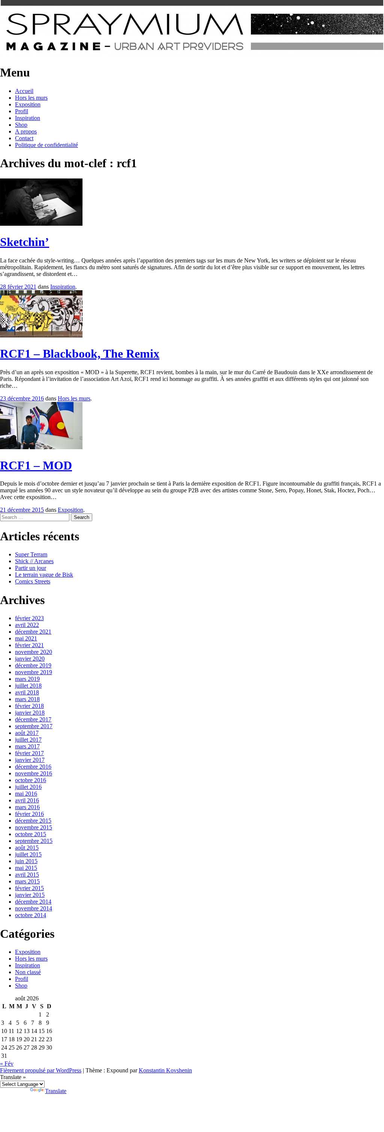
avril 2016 (27, 800)
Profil (21, 111)
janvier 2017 (30, 760)
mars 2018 (27, 699)
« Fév (7, 1063)
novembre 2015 (33, 827)
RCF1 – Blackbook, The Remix (79, 353)
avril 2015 (27, 874)
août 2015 (27, 847)
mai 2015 (26, 868)
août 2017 (27, 733)
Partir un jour (30, 568)
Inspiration (27, 118)
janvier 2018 (30, 712)
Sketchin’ (24, 242)
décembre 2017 (33, 719)
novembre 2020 (33, 652)
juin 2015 (26, 861)
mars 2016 (27, 807)
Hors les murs (31, 97)
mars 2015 (27, 881)
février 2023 (29, 618)
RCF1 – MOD (36, 465)
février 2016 (29, 814)
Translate (55, 1091)
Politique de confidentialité (46, 145)
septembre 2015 (33, 841)
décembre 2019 (33, 665)
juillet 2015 (28, 854)
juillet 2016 (28, 787)
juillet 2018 (28, 685)
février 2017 (29, 753)
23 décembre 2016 (22, 398)
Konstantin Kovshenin (165, 1070)
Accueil (24, 91)
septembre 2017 (33, 726)
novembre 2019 (33, 672)
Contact (24, 138)
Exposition (27, 104)
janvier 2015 (30, 895)
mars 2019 (27, 679)
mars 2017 (27, 746)
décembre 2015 (33, 820)
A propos (26, 131)
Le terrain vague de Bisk (44, 574)
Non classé (28, 972)
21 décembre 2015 (22, 510)
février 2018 (29, 706)
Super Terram (31, 554)
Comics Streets (32, 581)
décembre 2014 (33, 901)
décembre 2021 (33, 631)
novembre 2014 (33, 908)
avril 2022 (27, 625)
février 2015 (29, 888)
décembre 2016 (33, 766)
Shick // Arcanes (34, 561)
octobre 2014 (30, 915)
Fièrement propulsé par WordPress (40, 1070)
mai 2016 (26, 793)
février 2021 (29, 645)
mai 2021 (26, 638)
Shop (21, 124)
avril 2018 (27, 692)
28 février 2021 (18, 286)
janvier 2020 (30, 658)
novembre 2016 (33, 773)
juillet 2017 (28, 739)
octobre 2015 (30, 834)
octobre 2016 (30, 780)
